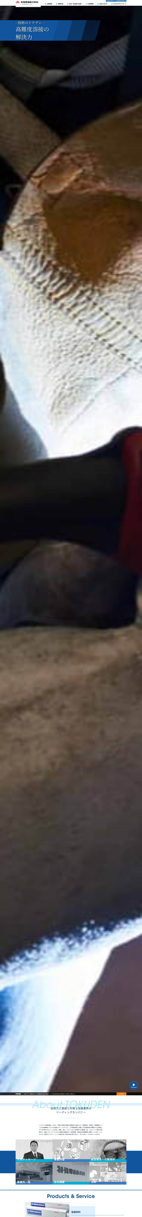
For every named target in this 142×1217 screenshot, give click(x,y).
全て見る (121, 1094)
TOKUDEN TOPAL (120, 1)
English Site (110, 1)
